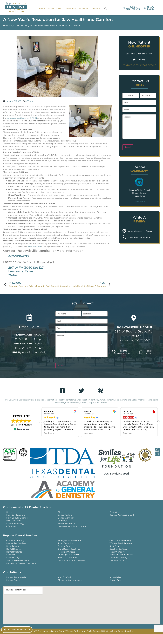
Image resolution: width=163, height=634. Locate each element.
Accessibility (115, 577)
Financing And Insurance (70, 580)
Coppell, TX (63, 520)
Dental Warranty (65, 518)
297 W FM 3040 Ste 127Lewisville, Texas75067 (26, 271)
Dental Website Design (69, 631)
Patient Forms (13, 580)
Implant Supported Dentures (71, 560)
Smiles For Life (65, 515)
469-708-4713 (18, 256)
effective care (34, 246)
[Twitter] (81, 390)
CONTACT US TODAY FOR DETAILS (139, 65)
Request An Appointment (122, 515)
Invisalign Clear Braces (68, 554)
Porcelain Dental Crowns (121, 554)
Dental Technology (15, 523)
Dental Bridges (13, 549)
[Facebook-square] (62, 390)
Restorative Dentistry (16, 543)
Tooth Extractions (66, 543)
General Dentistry (66, 546)
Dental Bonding (117, 560)
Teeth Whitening (118, 552)
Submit (128, 147)
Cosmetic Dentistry (15, 540)
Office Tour (11, 526)
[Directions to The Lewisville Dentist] (134, 318)
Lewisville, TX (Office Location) (72, 526)
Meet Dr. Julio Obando (17, 518)
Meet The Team (13, 520)
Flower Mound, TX (66, 523)
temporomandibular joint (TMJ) (22, 118)
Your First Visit (64, 577)
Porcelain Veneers (66, 552)
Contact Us (96, 8)
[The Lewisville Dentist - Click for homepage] (16, 7)
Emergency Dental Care (69, 540)
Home (42, 8)
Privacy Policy (116, 580)
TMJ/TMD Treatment (68, 557)
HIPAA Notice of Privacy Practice (117, 631)
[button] (105, 8)
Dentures (10, 554)
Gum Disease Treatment (69, 549)
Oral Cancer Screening (120, 540)
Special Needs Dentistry (17, 560)
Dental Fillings (13, 557)
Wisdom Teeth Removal (121, 543)
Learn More (139, 201)
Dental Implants (14, 552)
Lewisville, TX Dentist (13, 25)
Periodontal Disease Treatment (21, 563)
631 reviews (26, 424)
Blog (27, 25)
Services (60, 8)
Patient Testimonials (16, 577)
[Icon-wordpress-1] (100, 390)
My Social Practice (92, 631)
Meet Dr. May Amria (15, 515)
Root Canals (115, 546)
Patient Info (84, 8)
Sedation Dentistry (118, 549)
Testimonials (71, 8)
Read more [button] (49, 433)
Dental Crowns (13, 546)
